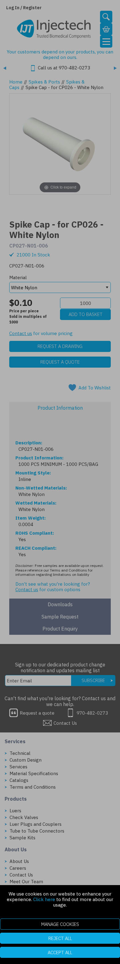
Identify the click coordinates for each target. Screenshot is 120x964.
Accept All (60, 952)
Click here (44, 899)
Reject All (60, 938)
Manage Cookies (60, 924)
